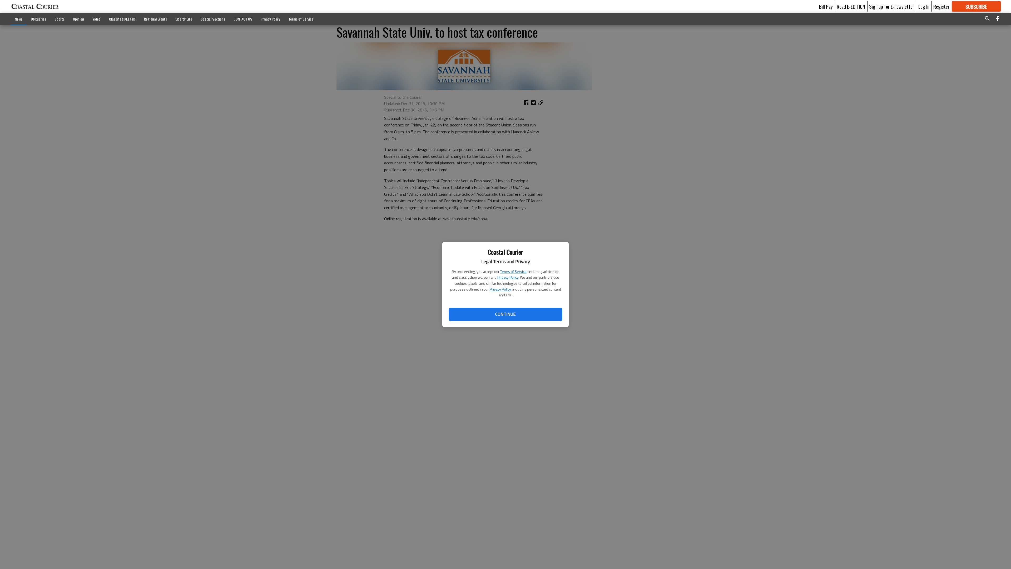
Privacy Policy (507, 277)
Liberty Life (183, 19)
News (18, 19)
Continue (505, 314)
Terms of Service (513, 271)
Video (96, 19)
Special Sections (213, 19)
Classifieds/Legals (122, 19)
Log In (923, 6)
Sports (59, 19)
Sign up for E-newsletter (891, 6)
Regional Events (155, 19)
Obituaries (38, 19)
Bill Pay (826, 6)
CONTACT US (243, 19)
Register (941, 6)
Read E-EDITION (851, 6)
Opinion (78, 19)
